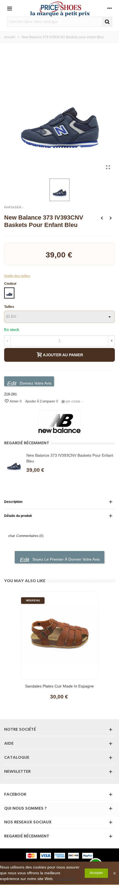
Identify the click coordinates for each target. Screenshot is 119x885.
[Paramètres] (109, 8)
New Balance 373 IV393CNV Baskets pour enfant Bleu (69, 458)
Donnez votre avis (35, 383)
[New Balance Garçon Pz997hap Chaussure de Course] (102, 218)
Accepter (96, 873)
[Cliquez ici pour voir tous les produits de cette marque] (59, 423)
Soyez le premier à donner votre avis (65, 559)
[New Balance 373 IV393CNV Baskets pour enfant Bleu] (108, 167)
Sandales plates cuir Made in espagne (59, 686)
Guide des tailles (17, 276)
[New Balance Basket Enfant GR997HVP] (111, 218)
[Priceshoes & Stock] (59, 8)
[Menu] (9, 8)
